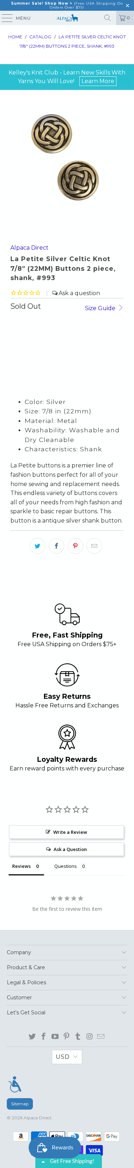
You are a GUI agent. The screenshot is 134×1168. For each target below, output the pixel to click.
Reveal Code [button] (96, 81)
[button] (127, 36)
